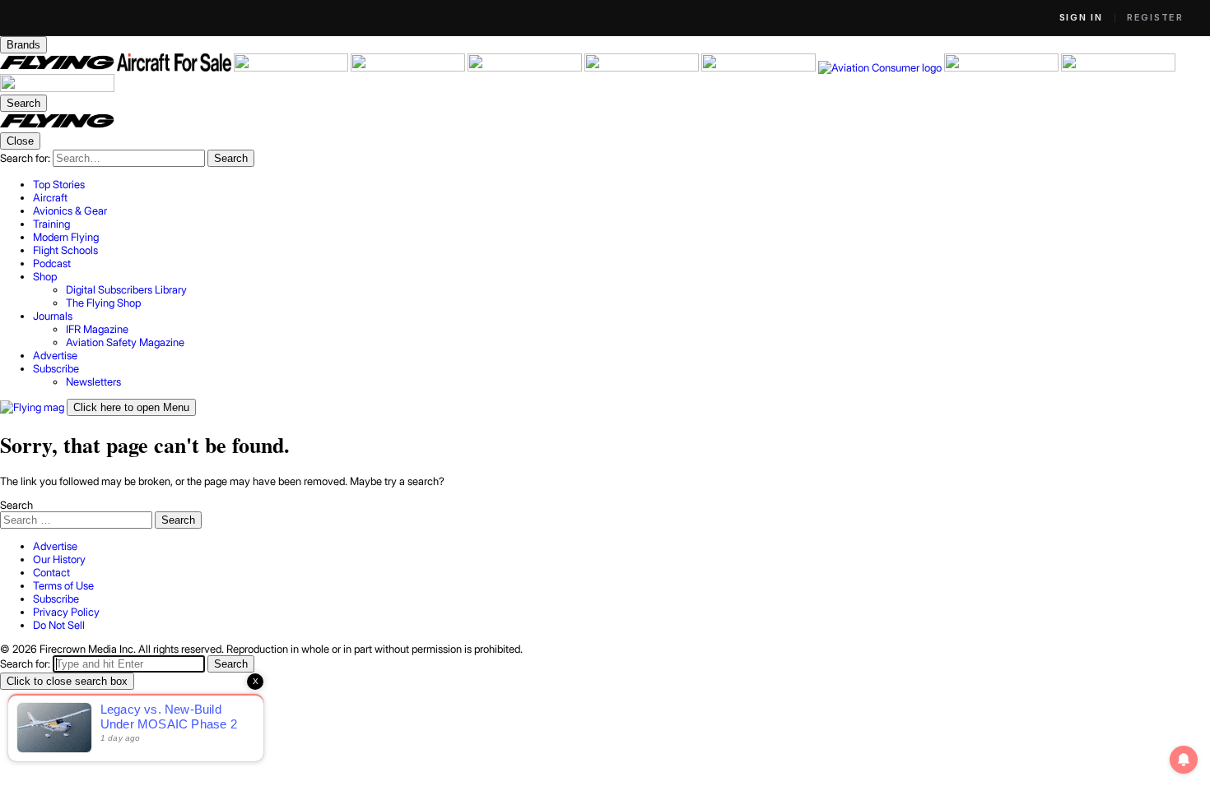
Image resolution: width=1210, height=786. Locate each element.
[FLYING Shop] (57, 88)
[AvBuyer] (526, 67)
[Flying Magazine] (58, 67)
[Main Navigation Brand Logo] (57, 125)
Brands (23, 45)
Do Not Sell (59, 624)
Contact (51, 572)
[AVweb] (409, 67)
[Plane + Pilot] (759, 67)
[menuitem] (621, 184)
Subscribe (56, 598)
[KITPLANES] (642, 67)
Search (16, 504)
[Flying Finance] (1002, 67)
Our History (59, 559)
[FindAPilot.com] (1118, 67)
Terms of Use (63, 585)
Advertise (55, 546)
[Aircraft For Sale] (175, 67)
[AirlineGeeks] (292, 67)
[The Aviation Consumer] (881, 67)
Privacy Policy (66, 611)
